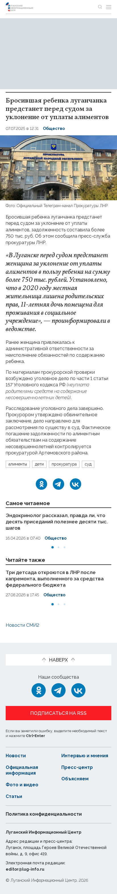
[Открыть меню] (109, 7)
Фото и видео (22, 784)
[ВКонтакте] (75, 484)
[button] (52, 547)
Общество (54, 128)
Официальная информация (22, 770)
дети (39, 464)
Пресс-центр (77, 767)
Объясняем (75, 778)
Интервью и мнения (84, 755)
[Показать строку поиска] (100, 7)
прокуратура (64, 464)
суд (88, 464)
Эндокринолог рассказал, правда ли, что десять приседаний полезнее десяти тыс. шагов (57, 522)
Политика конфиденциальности (44, 814)
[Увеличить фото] (58, 167)
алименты (18, 464)
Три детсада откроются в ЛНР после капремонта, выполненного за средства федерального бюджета (55, 579)
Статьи (14, 796)
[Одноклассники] (41, 484)
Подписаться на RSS (58, 713)
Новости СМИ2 (22, 625)
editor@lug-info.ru (25, 869)
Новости (16, 755)
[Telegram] (58, 484)
